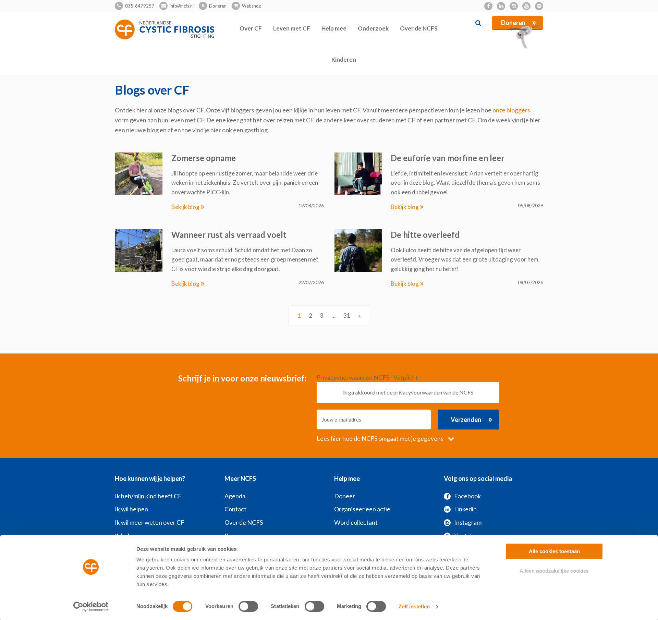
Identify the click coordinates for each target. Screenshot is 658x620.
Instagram (468, 522)
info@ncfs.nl (182, 6)
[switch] (248, 606)
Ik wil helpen (131, 509)
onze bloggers (511, 110)
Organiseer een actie (362, 509)
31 (346, 315)
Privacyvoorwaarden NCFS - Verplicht (367, 377)
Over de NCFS (419, 28)
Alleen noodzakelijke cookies (554, 571)
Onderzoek (373, 28)
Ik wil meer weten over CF (149, 522)
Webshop (251, 6)
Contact (235, 509)
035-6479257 (139, 6)
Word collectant (356, 522)
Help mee (333, 28)
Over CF (251, 28)
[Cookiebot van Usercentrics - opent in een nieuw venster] (91, 606)
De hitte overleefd (425, 235)
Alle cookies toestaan (554, 551)
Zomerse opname (203, 158)
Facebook (467, 496)
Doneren (218, 6)
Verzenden (471, 418)
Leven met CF (291, 28)
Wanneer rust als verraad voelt (229, 235)
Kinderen (343, 59)
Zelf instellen (414, 606)
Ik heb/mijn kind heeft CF (148, 496)
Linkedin (465, 509)
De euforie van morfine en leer (447, 158)
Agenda (234, 496)
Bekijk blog (188, 206)
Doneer (344, 496)
